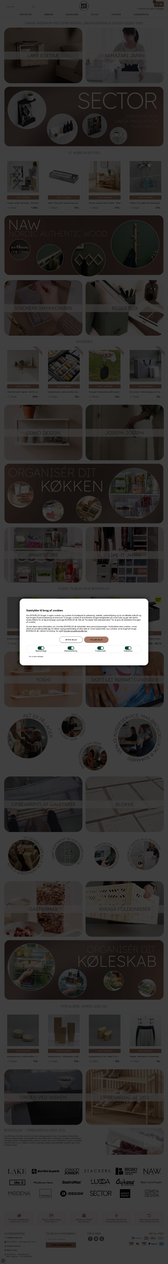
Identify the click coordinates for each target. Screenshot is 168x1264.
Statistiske (128, 651)
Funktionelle (100, 651)
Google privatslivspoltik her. (75, 631)
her (49, 629)
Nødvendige (41, 651)
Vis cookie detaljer (36, 656)
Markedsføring (70, 651)
